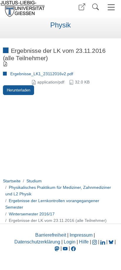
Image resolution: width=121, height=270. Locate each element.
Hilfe (84, 241)
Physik (60, 25)
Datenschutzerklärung (37, 241)
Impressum (81, 235)
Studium (34, 181)
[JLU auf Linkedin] (103, 241)
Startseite (12, 181)
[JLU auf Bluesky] (112, 241)
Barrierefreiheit (50, 235)
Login (70, 241)
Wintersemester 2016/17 (32, 214)
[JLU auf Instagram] (95, 241)
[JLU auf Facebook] (73, 248)
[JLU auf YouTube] (65, 248)
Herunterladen (18, 90)
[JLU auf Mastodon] (57, 248)
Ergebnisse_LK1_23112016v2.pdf (41, 73)
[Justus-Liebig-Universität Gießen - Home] (29, 9)
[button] (82, 6)
